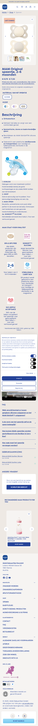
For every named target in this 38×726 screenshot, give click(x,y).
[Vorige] (5, 36)
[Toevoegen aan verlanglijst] (32, 19)
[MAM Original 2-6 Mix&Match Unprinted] (19, 39)
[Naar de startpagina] (4, 7)
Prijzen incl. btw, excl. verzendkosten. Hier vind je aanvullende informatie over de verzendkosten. (19, 83)
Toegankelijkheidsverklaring (16, 651)
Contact (6, 621)
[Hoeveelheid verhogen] (24, 715)
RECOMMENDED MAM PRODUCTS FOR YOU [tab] (20, 501)
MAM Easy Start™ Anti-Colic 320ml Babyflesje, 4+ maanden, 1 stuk (18, 538)
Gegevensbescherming (13, 647)
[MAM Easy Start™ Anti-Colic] (19, 526)
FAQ (4, 625)
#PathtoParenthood (12, 593)
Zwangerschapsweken (12, 590)
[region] (19, 40)
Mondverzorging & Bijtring (15, 612)
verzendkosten (27, 703)
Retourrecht (8, 632)
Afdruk (6, 644)
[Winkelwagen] (30, 7)
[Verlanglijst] (22, 7)
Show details (29, 373)
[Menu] (34, 7)
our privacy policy (7, 349)
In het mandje (18, 721)
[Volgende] (32, 36)
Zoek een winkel (10, 655)
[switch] (33, 359)
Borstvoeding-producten (14, 609)
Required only (19, 388)
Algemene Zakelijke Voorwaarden (18, 640)
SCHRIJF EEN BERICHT (19, 487)
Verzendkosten (9, 628)
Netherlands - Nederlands (10, 677)
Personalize (19, 383)
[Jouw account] (26, 7)
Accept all (19, 378)
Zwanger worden (10, 586)
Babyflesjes (8, 605)
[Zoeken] (17, 7)
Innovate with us (10, 658)
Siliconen (7, 97)
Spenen (6, 602)
